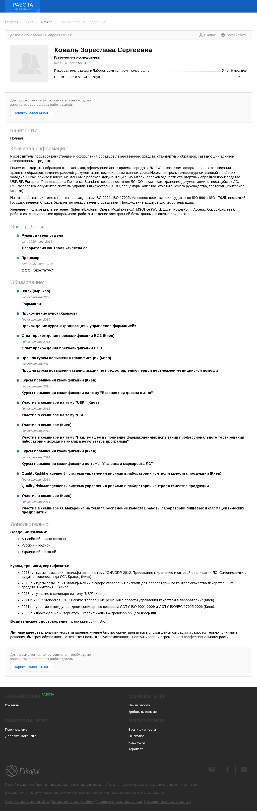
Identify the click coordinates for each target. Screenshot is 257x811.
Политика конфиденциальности (119, 801)
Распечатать (236, 35)
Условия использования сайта (27, 801)
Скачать (210, 35)
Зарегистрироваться (31, 112)
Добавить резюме (142, 712)
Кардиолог (137, 742)
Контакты (12, 705)
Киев (29, 22)
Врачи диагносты (142, 729)
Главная (11, 22)
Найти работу (139, 705)
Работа (23, 5)
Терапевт (135, 749)
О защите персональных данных (167, 801)
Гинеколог (136, 736)
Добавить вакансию (20, 736)
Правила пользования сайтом (72, 801)
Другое (46, 22)
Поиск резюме (16, 729)
